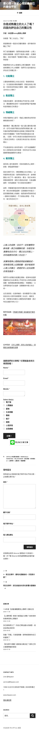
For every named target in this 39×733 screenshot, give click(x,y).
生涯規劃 (9, 412)
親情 (7, 422)
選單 (20, 13)
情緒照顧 (23, 461)
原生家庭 (26, 458)
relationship (18, 458)
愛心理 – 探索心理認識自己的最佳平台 (19, 4)
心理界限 (9, 425)
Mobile (6, 389)
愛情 (7, 409)
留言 (5, 482)
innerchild (24, 457)
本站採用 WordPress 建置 (12, 728)
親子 (7, 419)
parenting (9, 458)
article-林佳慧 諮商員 (12, 457)
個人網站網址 (8, 535)
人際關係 (9, 405)
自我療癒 (9, 429)
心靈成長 (17, 461)
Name (6, 367)
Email (6, 378)
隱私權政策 (7, 700)
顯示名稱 (7, 512)
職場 (7, 415)
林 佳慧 (15, 21)
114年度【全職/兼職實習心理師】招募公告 (18, 609)
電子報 (8, 402)
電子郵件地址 (8, 523)
